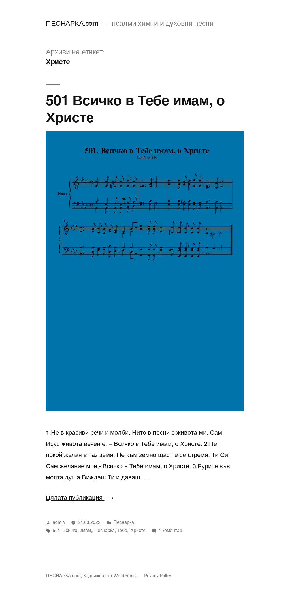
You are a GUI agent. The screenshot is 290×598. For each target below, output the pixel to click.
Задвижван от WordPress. (110, 575)
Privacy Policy (157, 575)
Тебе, (122, 530)
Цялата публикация (80, 497)
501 (56, 530)
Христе (138, 530)
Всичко (70, 530)
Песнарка (124, 522)
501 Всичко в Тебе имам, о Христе (135, 107)
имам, (86, 530)
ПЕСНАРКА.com (72, 23)
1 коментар (170, 530)
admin (59, 522)
